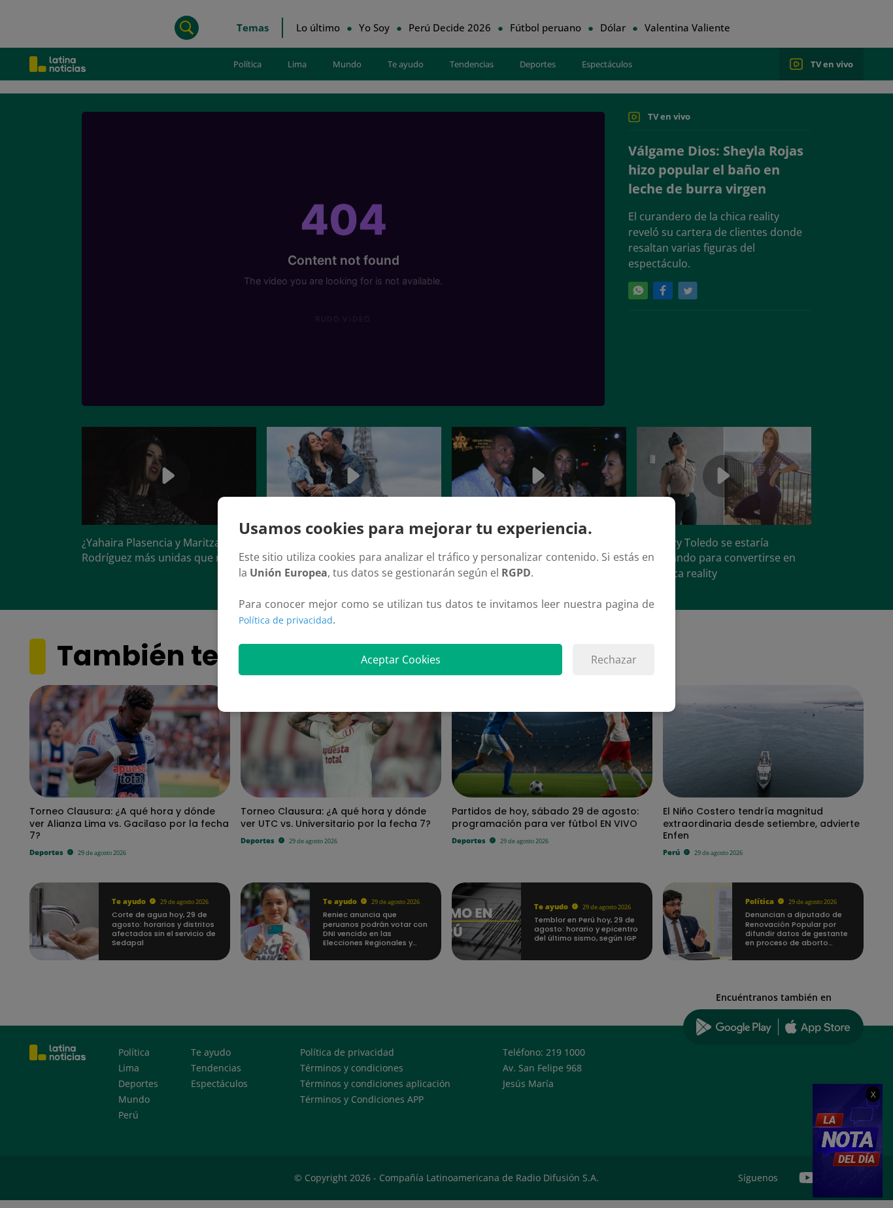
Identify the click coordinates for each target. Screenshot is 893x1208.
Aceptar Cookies (401, 659)
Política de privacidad (286, 620)
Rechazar (614, 659)
